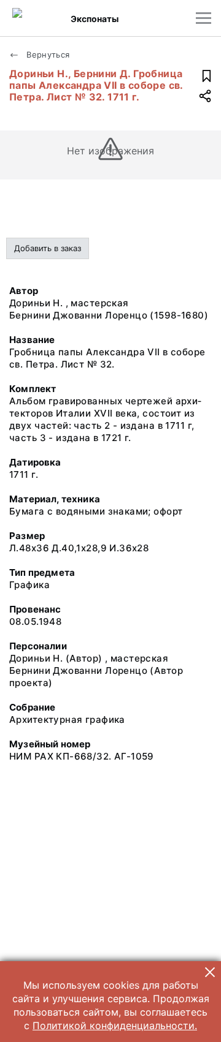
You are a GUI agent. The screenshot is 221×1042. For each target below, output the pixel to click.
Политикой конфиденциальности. (115, 1025)
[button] (210, 972)
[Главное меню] (203, 18)
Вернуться (47, 54)
